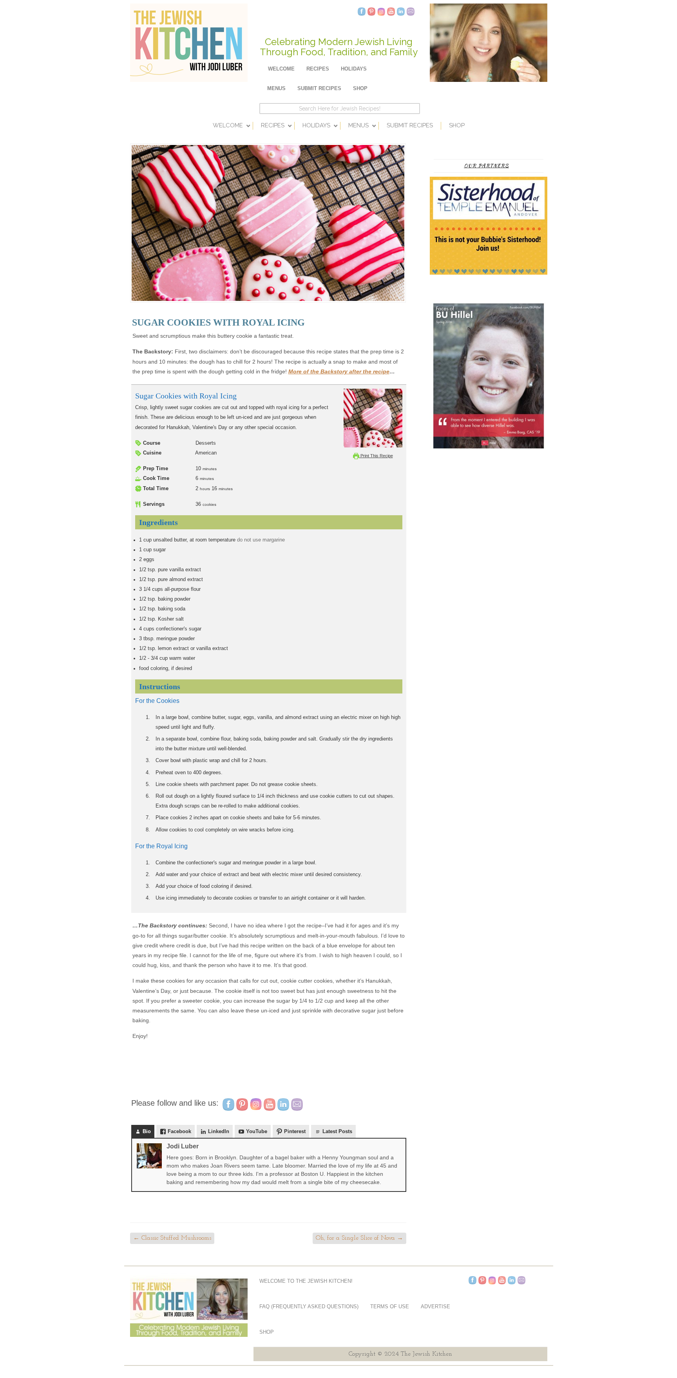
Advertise (435, 1306)
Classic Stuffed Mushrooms (172, 1238)
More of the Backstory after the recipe (338, 371)
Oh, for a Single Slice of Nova (359, 1238)
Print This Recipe (376, 455)
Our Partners (486, 165)
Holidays (354, 69)
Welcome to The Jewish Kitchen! (306, 1281)
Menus (276, 88)
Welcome (281, 69)
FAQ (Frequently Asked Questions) (308, 1306)
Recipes (317, 69)
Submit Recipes (319, 88)
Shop (360, 88)
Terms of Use (389, 1306)
